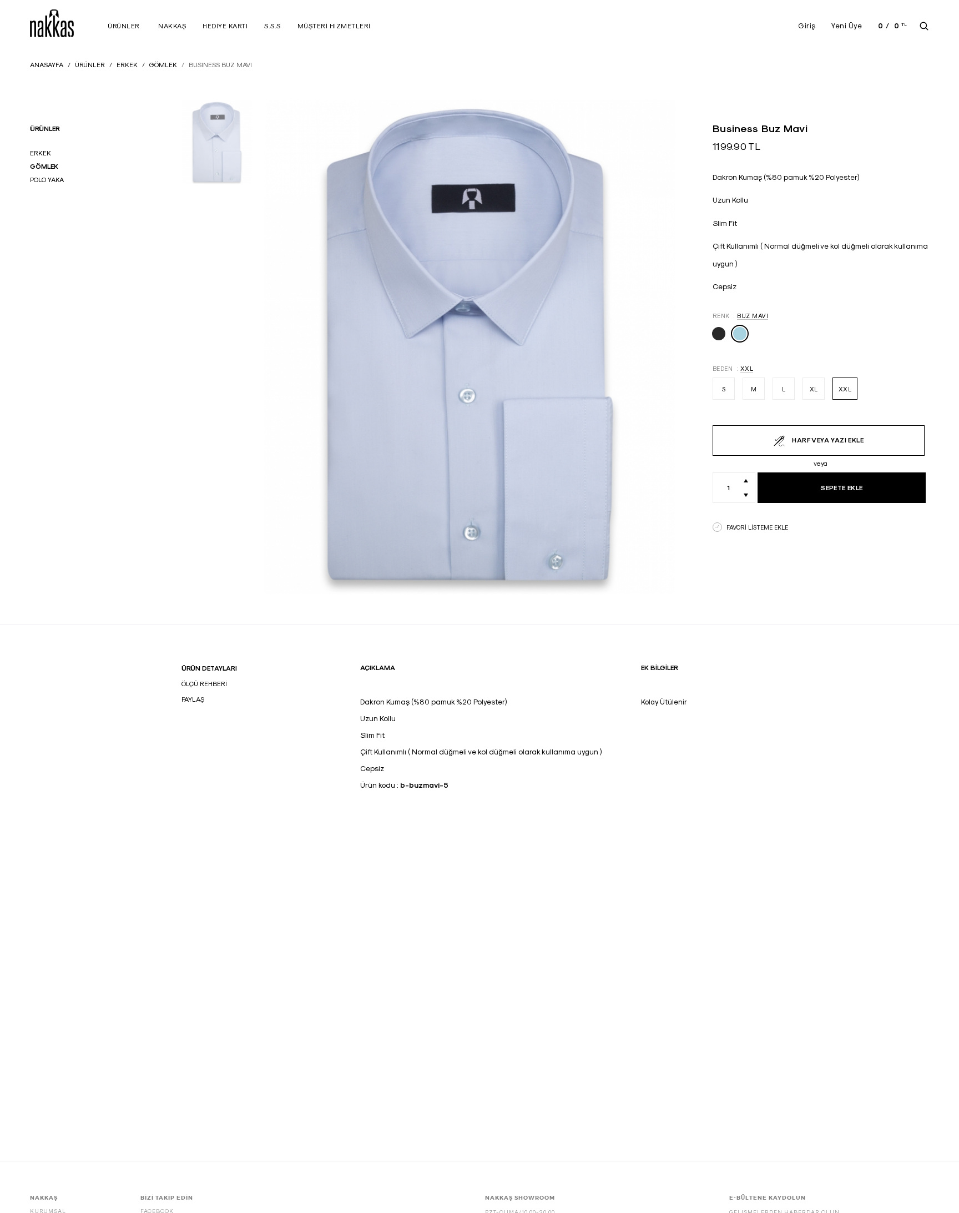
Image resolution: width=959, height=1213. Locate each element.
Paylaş (192, 699)
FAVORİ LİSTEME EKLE (757, 527)
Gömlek (163, 65)
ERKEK (127, 65)
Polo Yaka (47, 179)
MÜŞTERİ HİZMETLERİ (334, 26)
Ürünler (124, 26)
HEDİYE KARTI (225, 26)
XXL (845, 388)
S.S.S (272, 26)
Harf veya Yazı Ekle (827, 440)
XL (814, 388)
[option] (217, 142)
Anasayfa (46, 65)
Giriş (807, 25)
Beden (733, 368)
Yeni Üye (846, 25)
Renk (741, 315)
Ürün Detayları (209, 668)
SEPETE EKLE (841, 488)
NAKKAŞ (172, 26)
